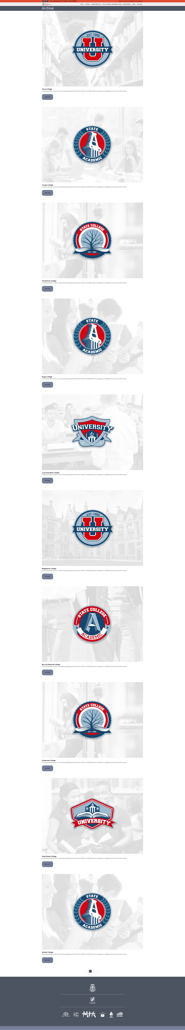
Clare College (47, 89)
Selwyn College (47, 952)
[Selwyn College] (92, 912)
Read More (47, 97)
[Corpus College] (92, 144)
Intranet (120, 1)
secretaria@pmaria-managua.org (134, 1)
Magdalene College (49, 569)
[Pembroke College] (92, 720)
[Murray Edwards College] (92, 624)
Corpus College (47, 185)
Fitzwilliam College (49, 281)
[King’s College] (92, 336)
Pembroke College (49, 760)
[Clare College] (92, 48)
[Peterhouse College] (92, 816)
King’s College (47, 377)
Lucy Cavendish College (50, 473)
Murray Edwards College (51, 664)
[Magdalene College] (92, 528)
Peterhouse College (49, 856)
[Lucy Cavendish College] (92, 432)
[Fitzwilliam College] (92, 240)
